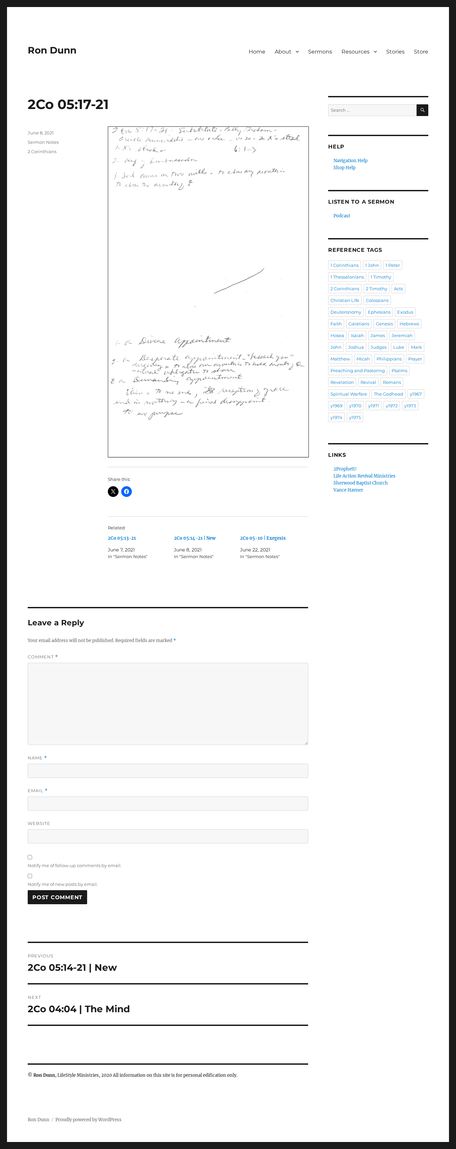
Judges (379, 347)
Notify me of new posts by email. (63, 884)
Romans (392, 382)
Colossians (377, 300)
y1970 (355, 405)
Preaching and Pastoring (357, 370)
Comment (43, 657)
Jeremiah (402, 335)
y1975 (355, 417)
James (378, 335)
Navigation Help (350, 161)
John (335, 347)
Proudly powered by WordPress (88, 1120)
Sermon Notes (43, 142)
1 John (372, 265)
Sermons (320, 51)
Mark (416, 347)
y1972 (392, 405)
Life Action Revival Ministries (364, 476)
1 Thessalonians (347, 277)
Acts (398, 288)
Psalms (399, 370)
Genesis (384, 323)
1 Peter (393, 265)
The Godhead (388, 394)
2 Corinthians (42, 151)
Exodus (405, 312)
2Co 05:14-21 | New (195, 538)
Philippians (389, 358)
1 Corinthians (344, 265)
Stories (395, 51)
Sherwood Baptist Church (360, 483)
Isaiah (357, 335)
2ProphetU (345, 469)
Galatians (359, 323)
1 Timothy (381, 277)
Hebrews (409, 323)
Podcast (341, 216)
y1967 (416, 394)
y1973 (410, 405)
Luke (398, 347)
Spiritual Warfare (348, 394)
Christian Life (344, 300)
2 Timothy (376, 288)
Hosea (337, 335)
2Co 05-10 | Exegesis (263, 538)
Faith (336, 323)
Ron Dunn (52, 50)
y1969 (336, 405)
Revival (368, 382)
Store (421, 51)
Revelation (342, 382)
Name (37, 758)
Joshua (356, 347)
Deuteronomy (345, 312)
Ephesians (379, 312)
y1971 (373, 405)
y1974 (336, 417)
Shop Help (344, 168)
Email (38, 791)
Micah (363, 358)
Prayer (415, 358)
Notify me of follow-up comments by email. (75, 865)
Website (39, 823)
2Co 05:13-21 (122, 538)
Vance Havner (348, 490)
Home (257, 51)
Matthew (340, 358)
